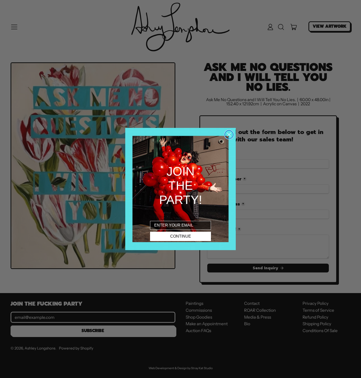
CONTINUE (180, 236)
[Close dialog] (229, 134)
